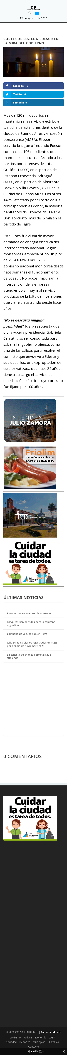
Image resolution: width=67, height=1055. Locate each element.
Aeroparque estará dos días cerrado (29, 613)
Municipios (39, 1042)
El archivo (53, 1042)
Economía (40, 1037)
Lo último (15, 1037)
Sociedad (11, 1042)
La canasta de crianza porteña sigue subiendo (29, 656)
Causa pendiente (51, 1032)
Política (27, 1037)
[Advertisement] (33, 702)
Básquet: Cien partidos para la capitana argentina (31, 623)
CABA (52, 1037)
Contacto (33, 1046)
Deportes (24, 1042)
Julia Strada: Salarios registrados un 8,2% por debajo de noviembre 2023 (32, 644)
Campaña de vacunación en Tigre (27, 634)
